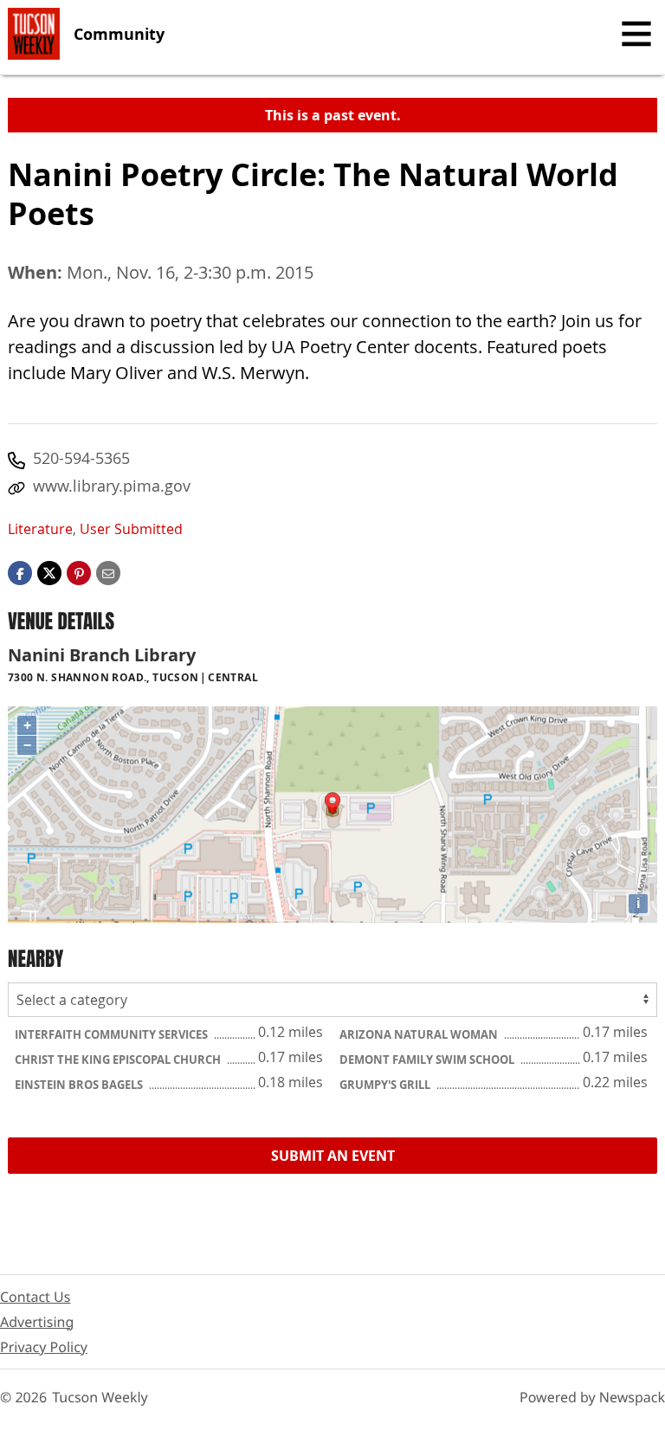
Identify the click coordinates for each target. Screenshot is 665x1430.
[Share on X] (49, 572)
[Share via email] (108, 572)
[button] (79, 572)
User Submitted (131, 528)
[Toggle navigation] (636, 33)
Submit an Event (333, 1155)
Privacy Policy (43, 1346)
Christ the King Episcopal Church (119, 1059)
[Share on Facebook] (20, 572)
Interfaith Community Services (112, 1034)
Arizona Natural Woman (419, 1034)
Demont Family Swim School (428, 1059)
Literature (40, 528)
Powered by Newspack (592, 1397)
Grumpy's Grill (386, 1084)
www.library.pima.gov (111, 485)
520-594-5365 (81, 458)
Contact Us (35, 1296)
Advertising (37, 1321)
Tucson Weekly (100, 1397)
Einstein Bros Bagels (80, 1084)
